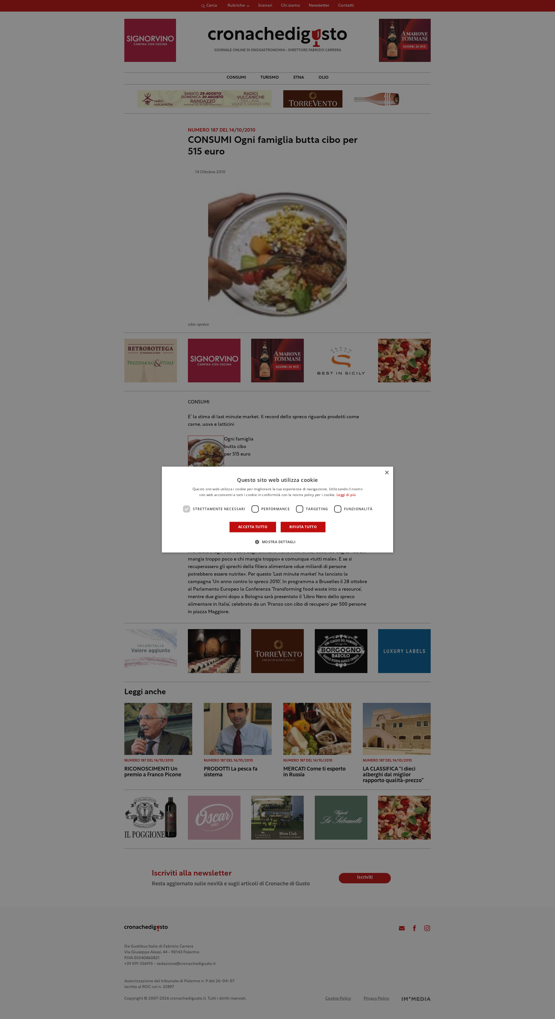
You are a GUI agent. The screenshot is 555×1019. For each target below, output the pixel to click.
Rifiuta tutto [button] (303, 526)
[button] (277, 541)
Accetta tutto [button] (252, 526)
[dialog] (277, 510)
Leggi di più (346, 495)
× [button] (386, 473)
